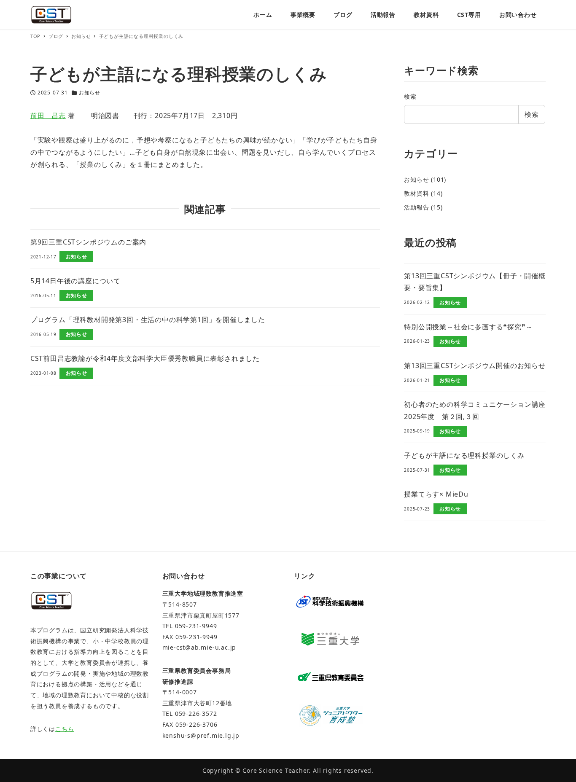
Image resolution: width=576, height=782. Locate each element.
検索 (410, 96)
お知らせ (89, 92)
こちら (64, 729)
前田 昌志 (48, 115)
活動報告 (416, 207)
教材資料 (416, 193)
